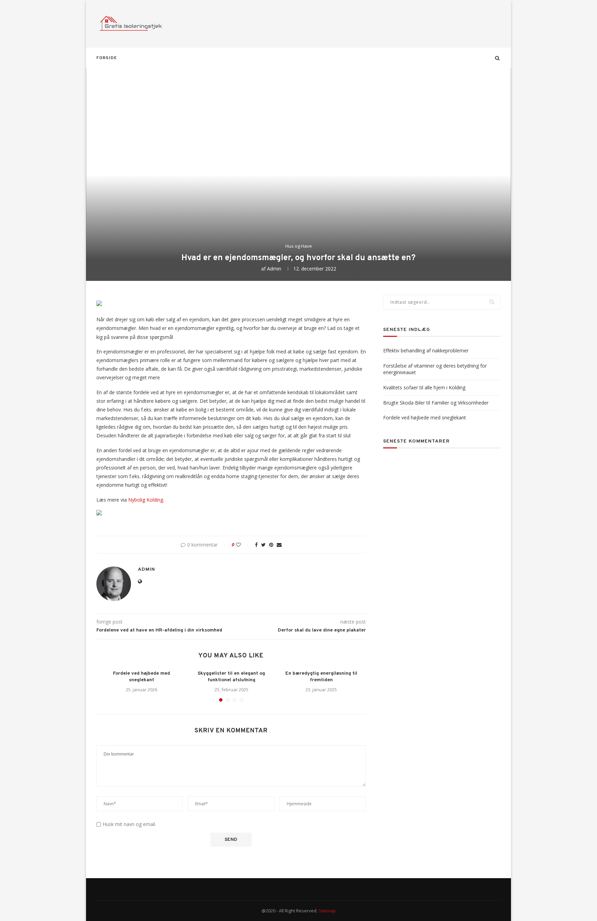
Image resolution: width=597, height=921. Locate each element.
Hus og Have (298, 246)
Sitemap (327, 911)
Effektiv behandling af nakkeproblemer (425, 350)
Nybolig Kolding (145, 499)
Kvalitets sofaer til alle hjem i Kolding (424, 387)
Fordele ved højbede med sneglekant (424, 417)
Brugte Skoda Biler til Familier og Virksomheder (436, 402)
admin (274, 268)
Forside (106, 58)
